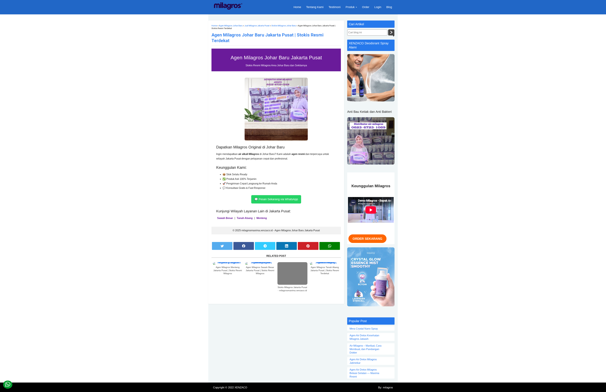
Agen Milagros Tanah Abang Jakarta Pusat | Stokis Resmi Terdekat (324, 270)
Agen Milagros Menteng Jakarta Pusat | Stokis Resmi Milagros (227, 270)
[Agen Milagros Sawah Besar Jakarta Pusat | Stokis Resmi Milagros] (260, 263)
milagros (387, 387)
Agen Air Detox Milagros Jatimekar (363, 361)
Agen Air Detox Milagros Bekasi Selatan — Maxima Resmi (364, 373)
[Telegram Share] (265, 246)
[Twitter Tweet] (222, 246)
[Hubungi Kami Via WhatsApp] (7, 384)
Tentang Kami (315, 7)
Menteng (261, 218)
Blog (389, 7)
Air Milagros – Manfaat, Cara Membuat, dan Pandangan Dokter (365, 349)
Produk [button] (350, 7)
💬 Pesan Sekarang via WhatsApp (276, 199)
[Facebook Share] (243, 246)
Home (297, 7)
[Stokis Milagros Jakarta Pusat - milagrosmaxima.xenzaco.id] (292, 273)
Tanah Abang (245, 218)
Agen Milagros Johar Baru (231, 25)
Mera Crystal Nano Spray (364, 328)
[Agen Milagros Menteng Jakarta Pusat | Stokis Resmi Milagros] (228, 263)
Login (377, 7)
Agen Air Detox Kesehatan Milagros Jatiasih (364, 337)
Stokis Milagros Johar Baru (283, 25)
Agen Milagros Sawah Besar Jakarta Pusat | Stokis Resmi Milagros (260, 270)
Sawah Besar (225, 218)
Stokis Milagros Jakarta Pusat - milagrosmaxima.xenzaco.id (292, 289)
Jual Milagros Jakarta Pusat (257, 25)
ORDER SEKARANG (367, 238)
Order (365, 7)
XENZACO (241, 387)
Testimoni (335, 7)
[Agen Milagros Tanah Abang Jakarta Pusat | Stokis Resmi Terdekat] (325, 263)
